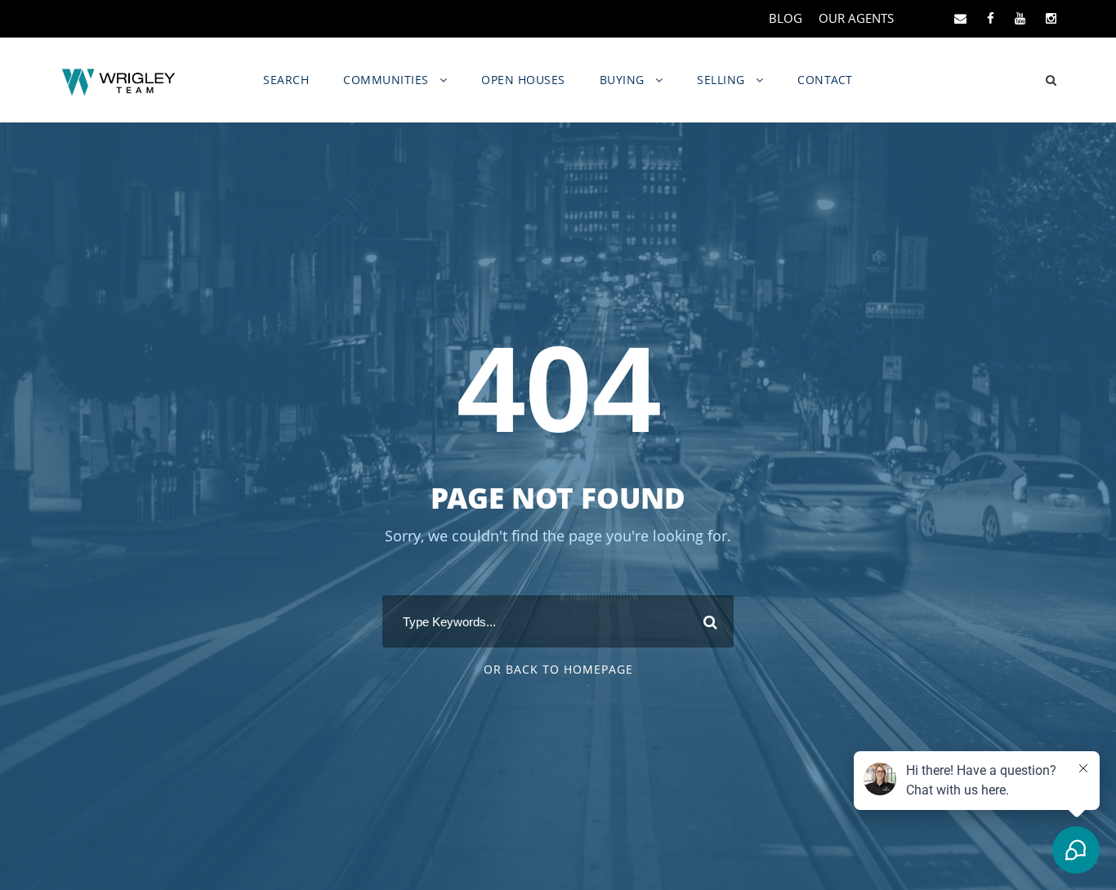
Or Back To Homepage (558, 669)
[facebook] (990, 18)
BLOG (785, 18)
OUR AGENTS (856, 18)
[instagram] (1051, 18)
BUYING (622, 79)
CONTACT (825, 79)
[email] (960, 18)
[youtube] (1020, 18)
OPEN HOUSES (523, 79)
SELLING (721, 79)
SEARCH (286, 79)
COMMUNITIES (386, 79)
